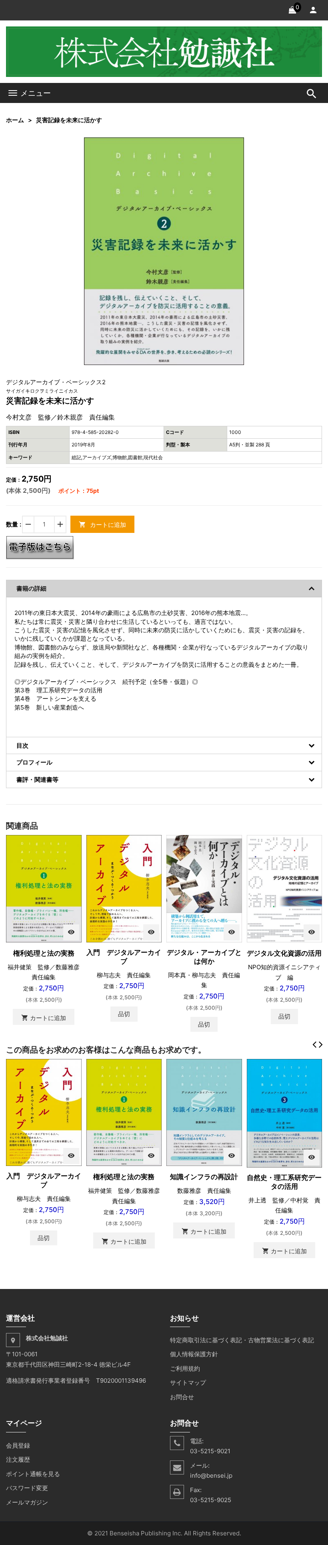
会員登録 (18, 1445)
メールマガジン (27, 1502)
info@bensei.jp (211, 1475)
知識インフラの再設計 (204, 1177)
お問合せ (182, 1397)
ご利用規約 (185, 1368)
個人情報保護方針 (194, 1354)
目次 (22, 745)
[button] (236, 144)
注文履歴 (18, 1459)
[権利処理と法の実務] (44, 888)
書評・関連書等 (37, 779)
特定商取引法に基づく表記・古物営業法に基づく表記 (242, 1340)
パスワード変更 (27, 1488)
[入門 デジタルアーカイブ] (124, 888)
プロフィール (34, 762)
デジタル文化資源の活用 (284, 953)
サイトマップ (188, 1382)
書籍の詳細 (31, 588)
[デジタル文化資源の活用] (284, 888)
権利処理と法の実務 (43, 953)
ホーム (15, 120)
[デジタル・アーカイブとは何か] (204, 888)
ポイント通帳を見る (33, 1474)
